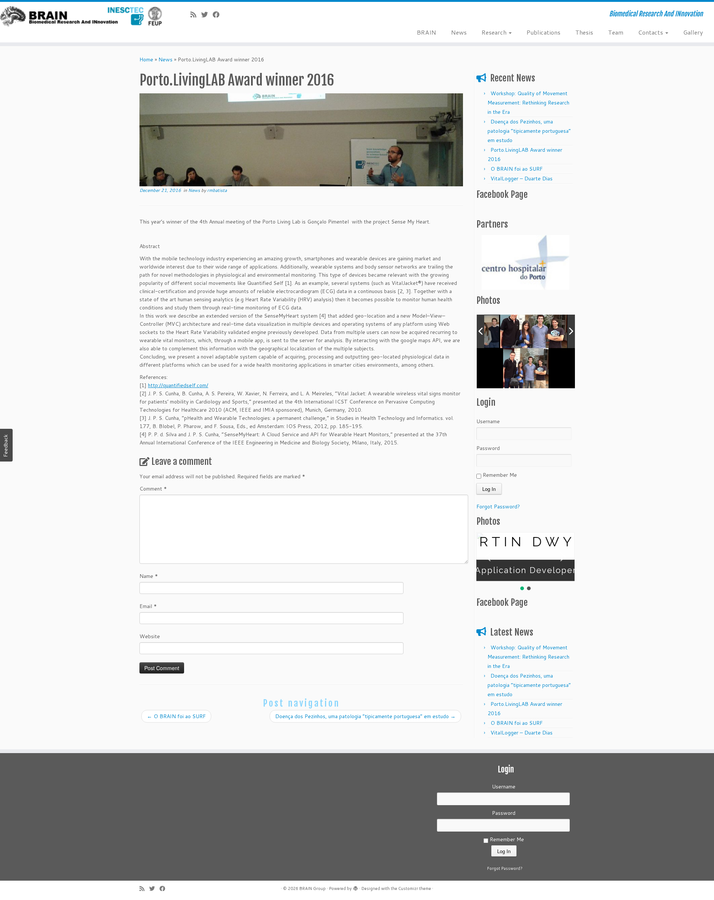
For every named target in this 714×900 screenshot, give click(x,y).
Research (495, 32)
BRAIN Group (312, 888)
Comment (153, 488)
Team (615, 32)
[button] (488, 557)
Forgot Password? (498, 506)
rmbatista (217, 190)
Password (488, 448)
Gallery (693, 32)
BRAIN (426, 32)
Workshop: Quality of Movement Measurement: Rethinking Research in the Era (528, 103)
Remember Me (499, 475)
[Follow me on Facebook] (218, 14)
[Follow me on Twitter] (207, 14)
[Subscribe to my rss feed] (195, 14)
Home (146, 59)
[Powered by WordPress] (355, 887)
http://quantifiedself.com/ (178, 385)
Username (488, 421)
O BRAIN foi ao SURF (176, 716)
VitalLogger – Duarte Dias (522, 178)
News (459, 32)
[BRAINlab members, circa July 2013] (533, 331)
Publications (543, 32)
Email (148, 606)
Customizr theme (414, 888)
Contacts (651, 32)
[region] (525, 262)
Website (149, 636)
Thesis (584, 32)
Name (148, 576)
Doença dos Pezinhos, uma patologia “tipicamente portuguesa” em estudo (365, 716)
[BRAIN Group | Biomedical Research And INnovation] (82, 17)
